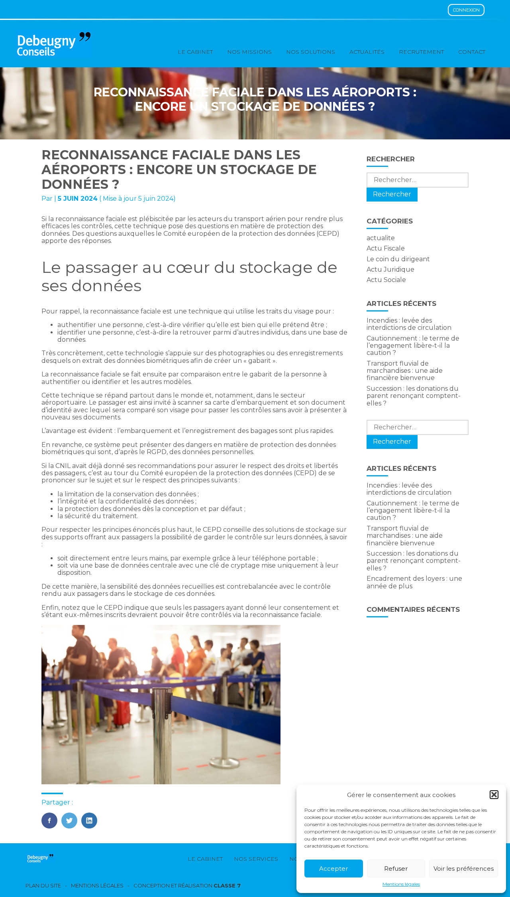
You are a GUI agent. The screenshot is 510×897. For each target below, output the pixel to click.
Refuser (396, 868)
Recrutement (421, 51)
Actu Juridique (390, 269)
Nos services (256, 858)
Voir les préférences (464, 868)
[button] (494, 795)
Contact (471, 51)
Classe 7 (227, 885)
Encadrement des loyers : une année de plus (414, 582)
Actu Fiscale (386, 248)
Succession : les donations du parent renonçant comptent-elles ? (414, 396)
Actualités (366, 51)
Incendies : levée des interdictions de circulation (409, 324)
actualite (381, 238)
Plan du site (43, 886)
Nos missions (249, 51)
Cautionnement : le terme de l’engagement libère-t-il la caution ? (413, 346)
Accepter (333, 868)
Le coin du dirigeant (398, 259)
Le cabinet (195, 51)
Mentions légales (401, 884)
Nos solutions (310, 51)
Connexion (466, 10)
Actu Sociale (386, 280)
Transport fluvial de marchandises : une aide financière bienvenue (405, 371)
